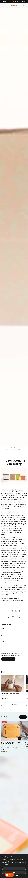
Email (2, 635)
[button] (2, 5)
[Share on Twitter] (8, 611)
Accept (14, 868)
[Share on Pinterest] (12, 611)
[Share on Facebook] (19, 611)
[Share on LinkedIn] (16, 611)
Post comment (8, 659)
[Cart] (26, 5)
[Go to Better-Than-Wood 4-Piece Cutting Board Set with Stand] (11, 731)
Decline (14, 872)
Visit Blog (14, 704)
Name (2, 628)
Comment (3, 641)
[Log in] (24, 5)
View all (23, 717)
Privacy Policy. (7, 864)
